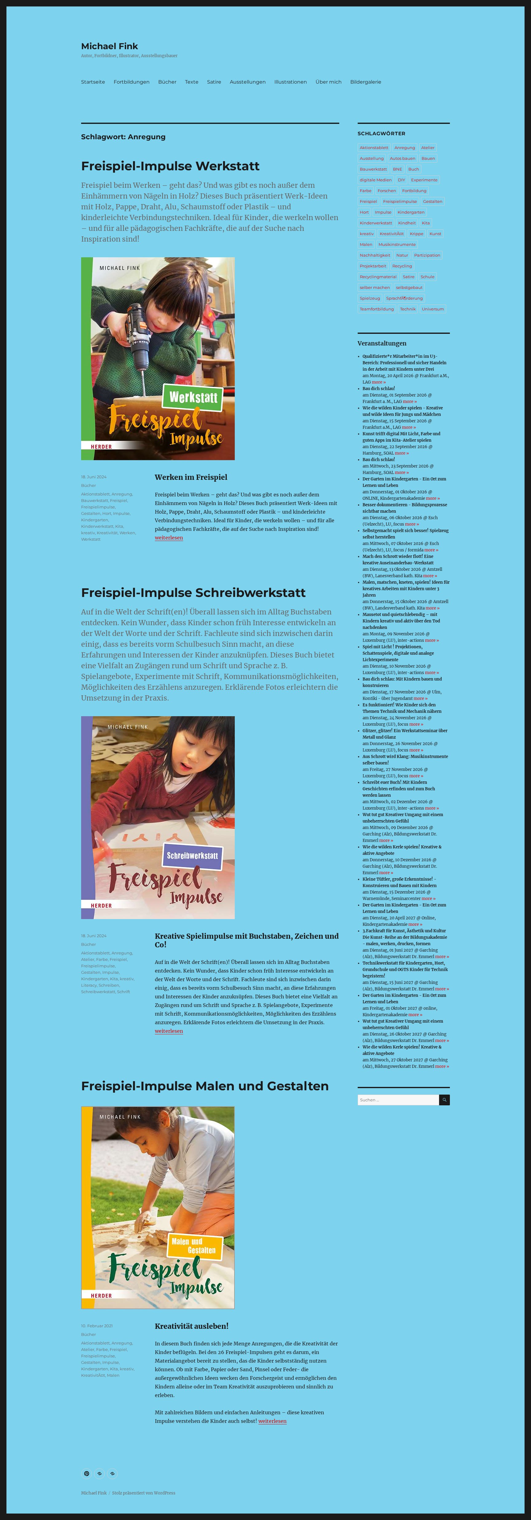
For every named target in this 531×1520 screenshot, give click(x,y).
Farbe (102, 959)
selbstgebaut (409, 287)
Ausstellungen (248, 82)
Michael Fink (109, 46)
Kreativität (107, 532)
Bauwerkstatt (94, 500)
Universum (433, 308)
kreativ (88, 532)
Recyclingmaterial (378, 276)
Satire (214, 82)
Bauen (428, 158)
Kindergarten (94, 519)
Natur (402, 255)
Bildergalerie (365, 82)
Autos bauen (402, 158)
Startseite (93, 82)
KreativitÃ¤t (93, 1375)
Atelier (87, 959)
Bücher (167, 82)
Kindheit (407, 222)
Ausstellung (372, 158)
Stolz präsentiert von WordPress (143, 1493)
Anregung (122, 494)
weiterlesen (169, 538)
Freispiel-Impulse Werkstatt (170, 165)
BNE (397, 169)
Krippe (416, 233)
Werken (127, 532)
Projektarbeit (373, 265)
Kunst (435, 233)
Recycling (402, 265)
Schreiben (109, 985)
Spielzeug (370, 298)
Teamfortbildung (377, 308)
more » (379, 382)
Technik (408, 308)
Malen (113, 1375)
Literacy (89, 985)
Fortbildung (414, 190)
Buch (413, 169)
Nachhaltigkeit (375, 255)
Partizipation (427, 255)
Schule (428, 276)
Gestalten (90, 513)
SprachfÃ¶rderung (404, 298)
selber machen (375, 287)
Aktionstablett (95, 494)
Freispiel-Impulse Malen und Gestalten (205, 1085)
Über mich (329, 82)
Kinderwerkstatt (97, 526)
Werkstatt (90, 539)
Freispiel (118, 500)
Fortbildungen (132, 82)
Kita (119, 526)
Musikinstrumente (397, 244)
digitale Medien (376, 179)
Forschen (387, 190)
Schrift (123, 991)
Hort (106, 513)
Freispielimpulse (98, 506)
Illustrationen (290, 82)
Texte (192, 82)
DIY (401, 179)
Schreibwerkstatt (98, 991)
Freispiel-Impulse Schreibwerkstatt (193, 592)
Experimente (424, 179)
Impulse (121, 513)
